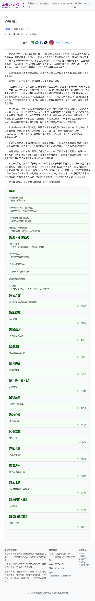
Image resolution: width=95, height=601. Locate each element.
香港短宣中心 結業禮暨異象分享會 (19, 255)
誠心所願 (13, 319)
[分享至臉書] (41, 42)
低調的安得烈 (15, 455)
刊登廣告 (82, 553)
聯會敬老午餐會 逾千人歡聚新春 (17, 199)
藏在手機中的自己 (17, 353)
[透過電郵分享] (37, 42)
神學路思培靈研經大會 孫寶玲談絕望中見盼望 (20, 219)
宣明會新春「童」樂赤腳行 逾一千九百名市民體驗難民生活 (24, 209)
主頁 (23, 5)
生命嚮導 (13, 506)
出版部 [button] (54, 3)
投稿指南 (82, 562)
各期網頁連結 (33, 5)
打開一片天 (14, 523)
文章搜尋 (82, 559)
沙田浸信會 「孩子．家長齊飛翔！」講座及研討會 (26, 245)
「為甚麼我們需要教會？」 (21, 489)
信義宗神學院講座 (17, 264)
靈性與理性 (14, 370)
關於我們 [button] (44, 3)
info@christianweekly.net (60, 576)
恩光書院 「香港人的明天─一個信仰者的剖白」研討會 (29, 287)
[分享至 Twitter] (46, 42)
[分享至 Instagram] (51, 42)
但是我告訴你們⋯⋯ (18, 336)
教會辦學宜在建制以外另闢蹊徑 (23, 302)
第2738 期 (8, 29)
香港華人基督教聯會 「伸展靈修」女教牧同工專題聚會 (24, 229)
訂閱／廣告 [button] (66, 3)
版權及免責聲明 (61, 593)
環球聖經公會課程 (17, 279)
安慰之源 (13, 438)
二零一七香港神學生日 (19, 272)
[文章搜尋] (93, 5)
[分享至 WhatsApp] (32, 42)
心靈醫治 (13, 387)
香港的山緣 (14, 421)
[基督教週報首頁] (10, 5)
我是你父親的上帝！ (18, 472)
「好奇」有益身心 (17, 404)
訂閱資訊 (82, 556)
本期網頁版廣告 (80, 5)
